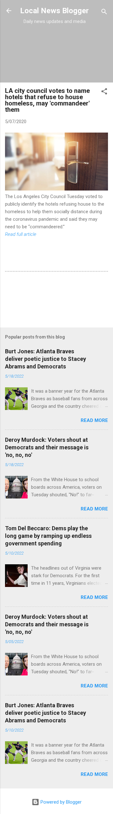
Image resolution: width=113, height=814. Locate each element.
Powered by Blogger (60, 802)
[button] (104, 92)
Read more (94, 420)
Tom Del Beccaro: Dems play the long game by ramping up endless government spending (48, 536)
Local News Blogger (54, 10)
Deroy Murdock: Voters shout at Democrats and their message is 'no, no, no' (47, 447)
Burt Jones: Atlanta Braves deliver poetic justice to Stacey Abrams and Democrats (45, 359)
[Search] (104, 12)
